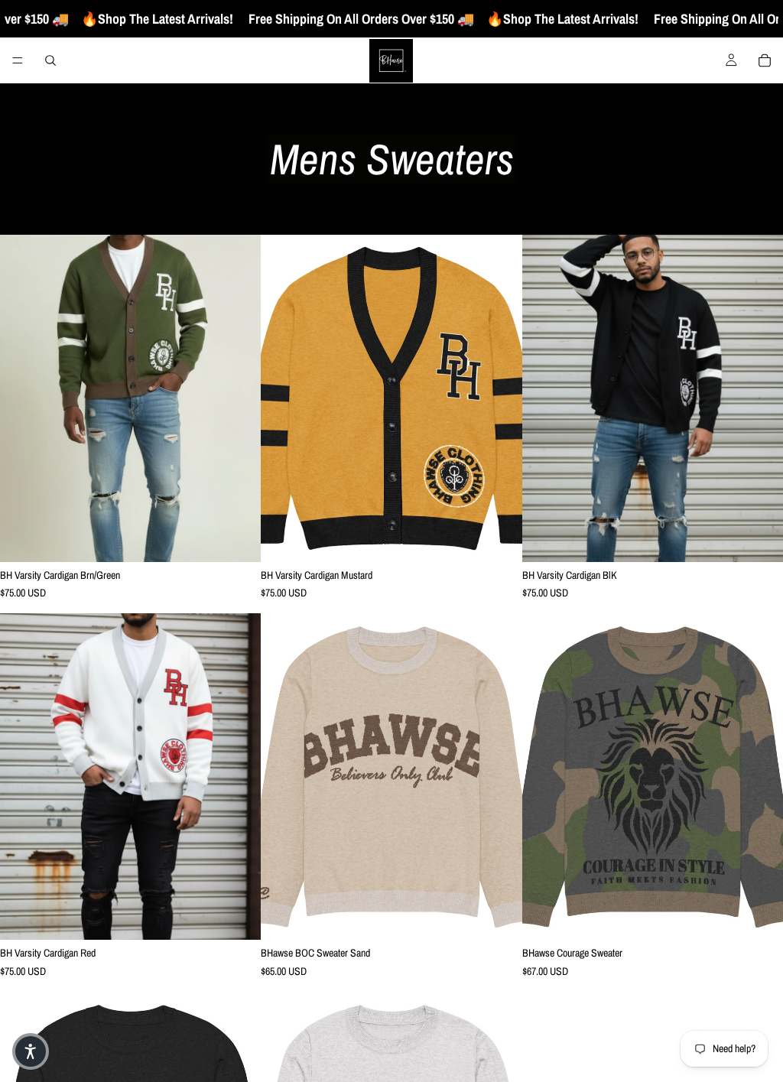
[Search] (50, 60)
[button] (30, 1051)
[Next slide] (238, 398)
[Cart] (764, 60)
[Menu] (17, 60)
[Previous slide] (23, 398)
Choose (251, 537)
